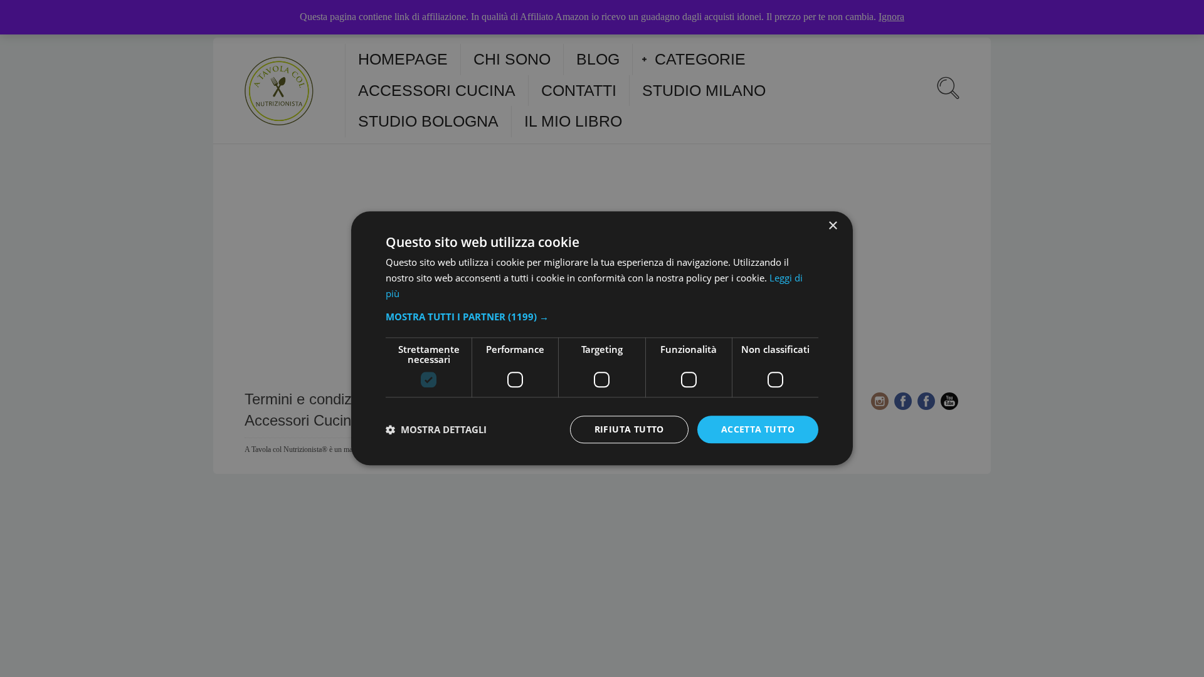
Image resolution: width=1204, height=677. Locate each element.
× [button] (832, 226)
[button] (602, 316)
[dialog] (602, 338)
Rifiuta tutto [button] (629, 429)
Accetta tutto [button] (758, 429)
